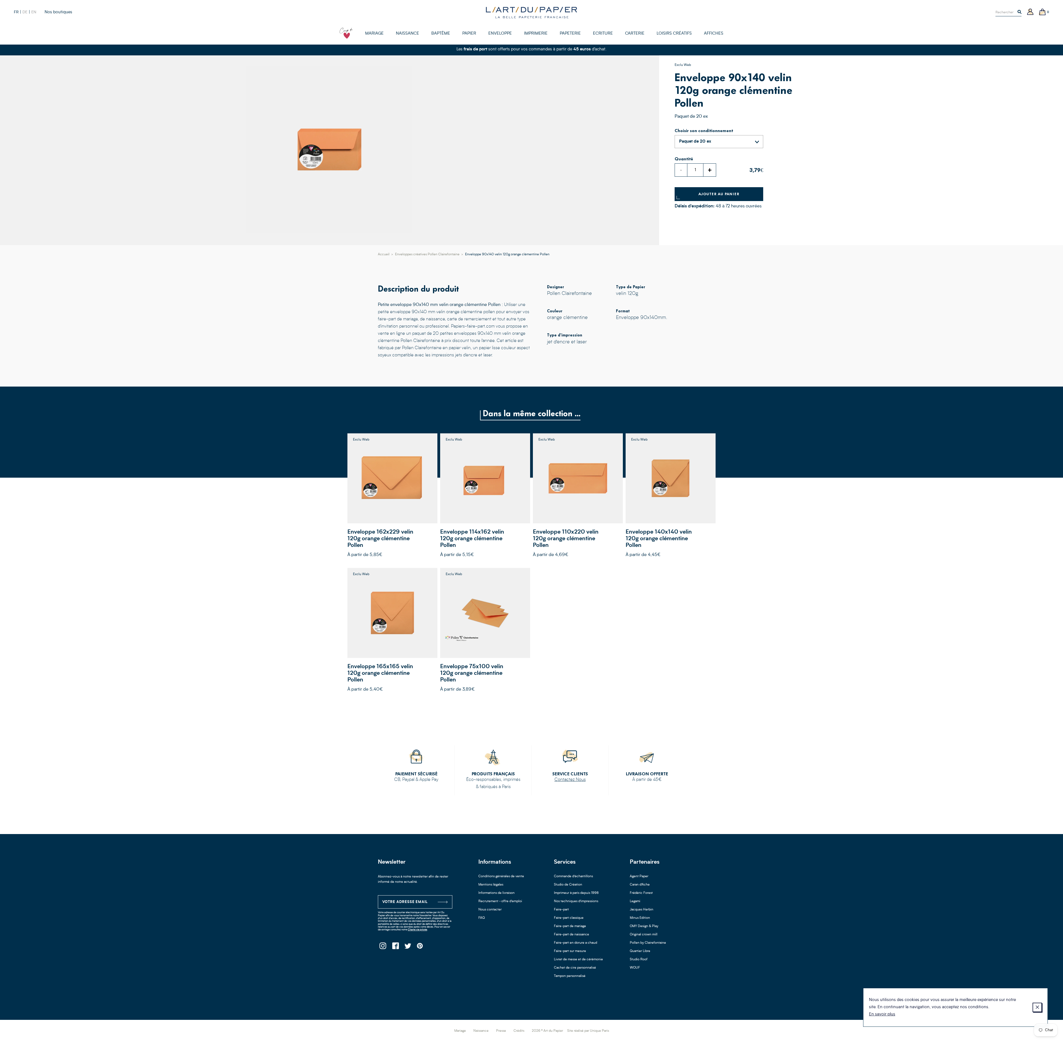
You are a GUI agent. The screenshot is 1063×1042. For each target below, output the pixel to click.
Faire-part (561, 909)
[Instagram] (383, 947)
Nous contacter (490, 909)
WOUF (635, 967)
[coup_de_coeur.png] (346, 33)
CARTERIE (634, 34)
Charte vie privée (417, 929)
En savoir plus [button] (882, 1014)
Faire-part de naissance (571, 934)
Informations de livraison (496, 893)
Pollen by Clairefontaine (648, 943)
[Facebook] (395, 947)
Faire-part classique (569, 918)
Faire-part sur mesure (570, 951)
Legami (635, 901)
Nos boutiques (58, 12)
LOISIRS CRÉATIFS (674, 34)
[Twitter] (407, 947)
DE (24, 12)
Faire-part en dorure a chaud (575, 943)
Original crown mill (643, 934)
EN (33, 12)
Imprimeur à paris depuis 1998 (576, 893)
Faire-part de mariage (570, 926)
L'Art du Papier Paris (531, 12)
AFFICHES (713, 34)
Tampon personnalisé (569, 976)
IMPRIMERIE (536, 34)
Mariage (460, 1031)
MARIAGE (374, 34)
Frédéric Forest (641, 893)
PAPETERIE (570, 34)
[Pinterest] (420, 947)
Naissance (481, 1031)
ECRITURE (603, 34)
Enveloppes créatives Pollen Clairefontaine (427, 254)
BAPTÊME (440, 34)
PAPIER (469, 34)
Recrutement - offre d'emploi (500, 901)
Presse (501, 1031)
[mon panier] (1042, 12)
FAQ (481, 918)
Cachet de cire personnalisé (575, 967)
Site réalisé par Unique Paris (588, 1031)
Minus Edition (640, 918)
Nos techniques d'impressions (576, 901)
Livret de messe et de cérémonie (578, 959)
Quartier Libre (640, 951)
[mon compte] (1030, 12)
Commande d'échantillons (573, 876)
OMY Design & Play (644, 926)
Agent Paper (639, 876)
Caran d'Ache (640, 884)
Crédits (519, 1031)
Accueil (383, 254)
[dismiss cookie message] (1037, 1007)
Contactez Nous (570, 780)
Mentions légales (490, 884)
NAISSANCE (407, 34)
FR (16, 12)
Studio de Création (568, 884)
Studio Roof (638, 959)
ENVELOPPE (500, 34)
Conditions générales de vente (501, 876)
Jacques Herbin (641, 909)
